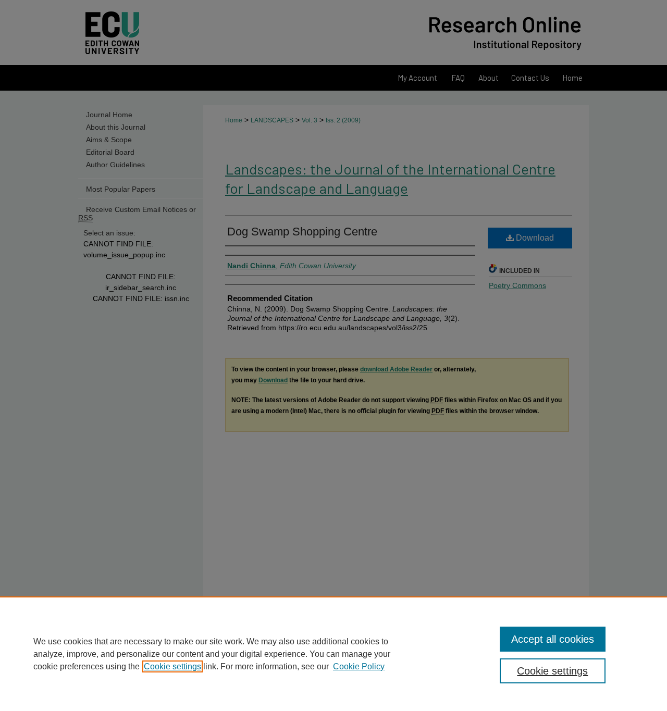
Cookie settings (172, 666)
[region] (333, 653)
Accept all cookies (552, 639)
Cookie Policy (359, 666)
